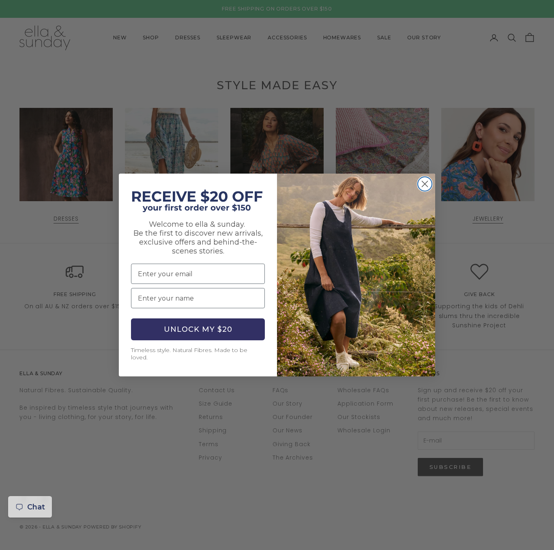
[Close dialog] (425, 184)
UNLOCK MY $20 (198, 329)
